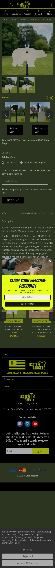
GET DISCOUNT (27, 304)
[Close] (50, 261)
